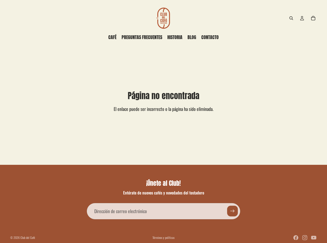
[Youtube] (314, 238)
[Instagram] (305, 238)
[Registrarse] (232, 211)
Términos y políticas (163, 237)
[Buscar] (291, 18)
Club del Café (27, 237)
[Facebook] (296, 238)
